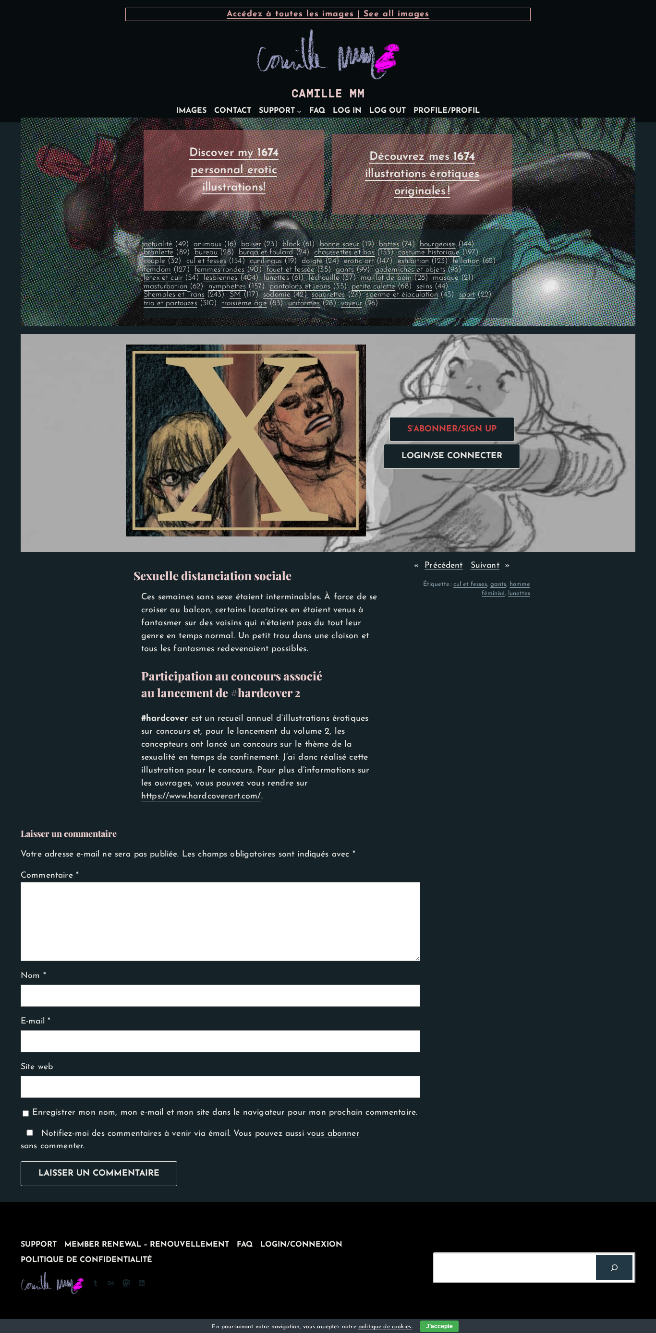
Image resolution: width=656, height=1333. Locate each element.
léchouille (332, 278)
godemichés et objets (418, 270)
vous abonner (333, 1134)
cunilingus (273, 261)
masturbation (174, 286)
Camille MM (328, 93)
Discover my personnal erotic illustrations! (234, 170)
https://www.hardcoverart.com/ (201, 796)
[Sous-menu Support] (299, 111)
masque (453, 278)
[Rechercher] (614, 1267)
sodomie (285, 294)
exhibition (423, 261)
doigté (320, 261)
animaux (215, 244)
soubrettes (336, 294)
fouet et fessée (299, 270)
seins (432, 286)
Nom (33, 976)
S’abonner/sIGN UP (452, 429)
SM (244, 294)
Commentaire (50, 875)
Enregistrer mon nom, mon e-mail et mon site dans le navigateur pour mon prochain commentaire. (224, 1112)
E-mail (35, 1021)
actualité (166, 244)
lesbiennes (231, 278)
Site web (37, 1067)
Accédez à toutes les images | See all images (328, 14)
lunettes (284, 278)
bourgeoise (447, 244)
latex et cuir (171, 278)
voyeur (359, 303)
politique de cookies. (385, 1327)
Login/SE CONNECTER (451, 456)
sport (475, 294)
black (298, 244)
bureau (214, 252)
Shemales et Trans (184, 294)
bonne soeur (347, 244)
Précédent (443, 565)
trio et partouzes (180, 303)
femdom (167, 270)
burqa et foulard (274, 252)
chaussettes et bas (353, 252)
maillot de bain (394, 278)
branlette (167, 252)
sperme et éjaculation (410, 294)
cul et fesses (215, 261)
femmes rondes (228, 270)
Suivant (485, 565)
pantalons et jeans (308, 286)
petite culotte (382, 286)
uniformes (312, 303)
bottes (397, 244)
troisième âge (252, 303)
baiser (259, 244)
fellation (474, 261)
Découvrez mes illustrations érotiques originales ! (422, 174)
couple (163, 261)
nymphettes (236, 286)
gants (353, 270)
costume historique (438, 252)
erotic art (368, 261)
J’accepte (439, 1326)
